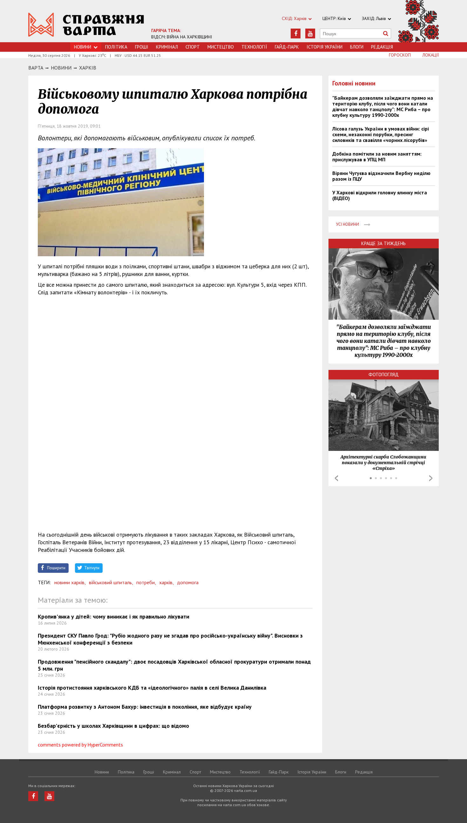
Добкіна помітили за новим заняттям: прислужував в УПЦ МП (377, 157)
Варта (35, 67)
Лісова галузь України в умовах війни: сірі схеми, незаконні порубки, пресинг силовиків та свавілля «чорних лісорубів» (380, 134)
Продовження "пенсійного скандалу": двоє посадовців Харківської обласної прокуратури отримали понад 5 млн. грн (174, 665)
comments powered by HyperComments (80, 744)
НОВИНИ (61, 67)
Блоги (356, 47)
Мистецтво (220, 47)
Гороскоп (400, 55)
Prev (336, 478)
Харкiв (87, 67)
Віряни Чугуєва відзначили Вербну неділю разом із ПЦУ (381, 176)
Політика (116, 47)
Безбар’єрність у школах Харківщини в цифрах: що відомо (113, 725)
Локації (431, 55)
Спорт (193, 47)
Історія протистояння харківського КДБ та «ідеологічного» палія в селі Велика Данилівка (152, 687)
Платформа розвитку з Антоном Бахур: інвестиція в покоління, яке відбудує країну (145, 706)
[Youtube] (310, 33)
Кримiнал (167, 47)
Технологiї (254, 47)
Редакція (382, 47)
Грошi (141, 47)
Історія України (324, 47)
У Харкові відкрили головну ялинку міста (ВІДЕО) (379, 195)
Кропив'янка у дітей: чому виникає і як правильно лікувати (113, 616)
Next (430, 478)
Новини (82, 47)
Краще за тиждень (383, 243)
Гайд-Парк (287, 47)
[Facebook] (296, 33)
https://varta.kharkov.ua (86, 25)
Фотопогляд (384, 374)
